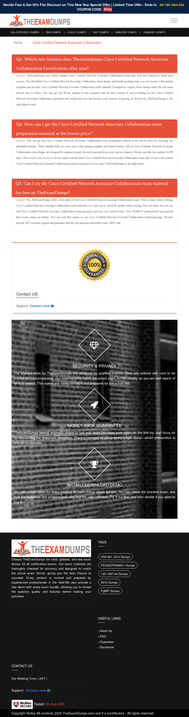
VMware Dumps (154, 32)
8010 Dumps (109, 582)
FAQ (103, 636)
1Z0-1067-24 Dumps (114, 574)
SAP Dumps (101, 32)
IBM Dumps (53, 32)
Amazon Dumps (126, 32)
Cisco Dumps (77, 32)
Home (18, 42)
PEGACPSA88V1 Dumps (118, 565)
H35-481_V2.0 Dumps (115, 556)
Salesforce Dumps (25, 32)
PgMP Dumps (110, 591)
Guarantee (107, 642)
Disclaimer (107, 647)
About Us (106, 630)
